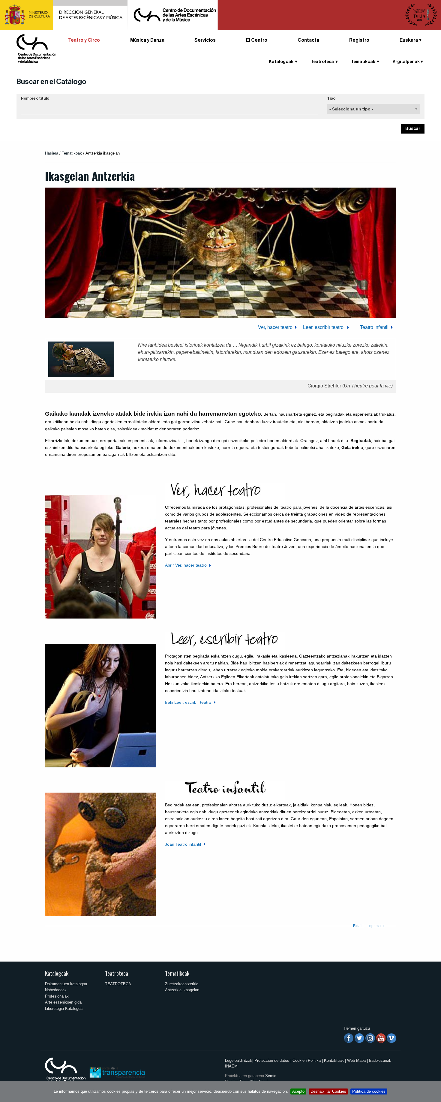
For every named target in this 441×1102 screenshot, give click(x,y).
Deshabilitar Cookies (328, 1091)
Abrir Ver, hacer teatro (186, 565)
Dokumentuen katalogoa (66, 984)
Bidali (357, 926)
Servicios (205, 40)
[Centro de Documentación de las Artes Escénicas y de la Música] (36, 48)
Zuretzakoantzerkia (181, 984)
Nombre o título (35, 98)
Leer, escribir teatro (324, 327)
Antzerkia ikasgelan (182, 990)
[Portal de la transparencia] (117, 1072)
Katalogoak (56, 973)
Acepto (298, 1091)
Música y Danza (147, 40)
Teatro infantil (373, 327)
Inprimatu (376, 926)
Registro (359, 40)
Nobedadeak (56, 990)
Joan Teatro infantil (183, 844)
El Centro (256, 40)
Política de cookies (369, 1091)
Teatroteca (116, 973)
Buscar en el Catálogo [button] (51, 81)
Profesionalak (57, 996)
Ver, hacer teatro (275, 327)
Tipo (331, 98)
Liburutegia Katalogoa (63, 1008)
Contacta (308, 40)
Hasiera (51, 153)
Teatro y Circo (84, 40)
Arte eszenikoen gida (63, 1002)
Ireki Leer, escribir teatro (188, 702)
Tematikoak (72, 153)
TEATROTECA (118, 984)
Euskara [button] (409, 40)
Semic (270, 1075)
